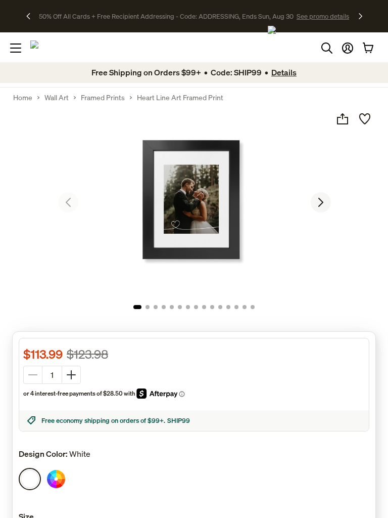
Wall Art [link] (56, 97)
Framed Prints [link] (103, 97)
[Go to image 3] (156, 307)
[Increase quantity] (71, 375)
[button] (347, 48)
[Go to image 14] (245, 307)
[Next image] (321, 202)
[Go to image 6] (180, 307)
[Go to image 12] (228, 307)
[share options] (342, 119)
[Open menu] (15, 48)
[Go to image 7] (188, 307)
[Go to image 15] (253, 307)
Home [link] (22, 97)
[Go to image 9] (204, 307)
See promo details (264, 16)
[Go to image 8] (196, 307)
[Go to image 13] (236, 307)
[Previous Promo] (31, 16)
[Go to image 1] (137, 307)
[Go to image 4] (164, 307)
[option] (30, 479)
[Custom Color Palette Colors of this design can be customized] (56, 479)
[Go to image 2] (148, 307)
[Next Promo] (360, 16)
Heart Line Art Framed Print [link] (180, 97)
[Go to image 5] (172, 307)
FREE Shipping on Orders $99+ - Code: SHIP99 (165, 16)
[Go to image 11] (220, 307)
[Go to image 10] (212, 307)
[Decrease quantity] (33, 375)
